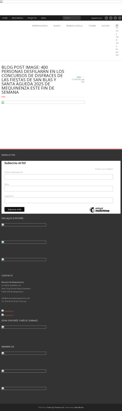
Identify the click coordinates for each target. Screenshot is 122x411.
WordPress (79, 407)
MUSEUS (57, 25)
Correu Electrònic (13, 172)
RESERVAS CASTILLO (74, 25)
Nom (6, 184)
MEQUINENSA (17, 18)
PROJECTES (32, 18)
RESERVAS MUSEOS (40, 25)
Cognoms (9, 196)
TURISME (92, 25)
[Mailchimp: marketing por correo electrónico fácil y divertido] (99, 212)
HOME (4, 18)
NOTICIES (106, 25)
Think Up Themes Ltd (55, 407)
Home (79, 77)
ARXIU (43, 18)
